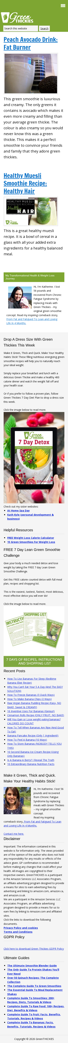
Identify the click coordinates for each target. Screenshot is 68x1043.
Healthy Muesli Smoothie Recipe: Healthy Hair (25, 183)
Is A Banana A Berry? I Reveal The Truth (30, 760)
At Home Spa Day (18, 510)
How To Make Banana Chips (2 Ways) (29, 699)
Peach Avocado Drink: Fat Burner (31, 43)
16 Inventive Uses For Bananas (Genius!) (31, 711)
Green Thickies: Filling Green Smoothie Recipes (18, 17)
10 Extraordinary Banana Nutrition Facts (30, 764)
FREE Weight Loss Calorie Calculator (30, 537)
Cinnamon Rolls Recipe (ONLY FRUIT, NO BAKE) (35, 715)
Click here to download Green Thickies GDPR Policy (34, 948)
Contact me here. (14, 833)
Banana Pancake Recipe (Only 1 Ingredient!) (32, 735)
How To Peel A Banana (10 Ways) (27, 739)
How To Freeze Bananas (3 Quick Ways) (31, 695)
